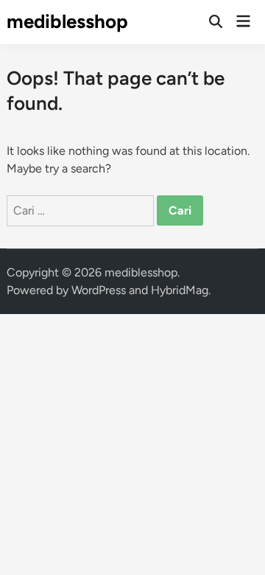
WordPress (98, 290)
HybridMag (179, 290)
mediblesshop (67, 21)
